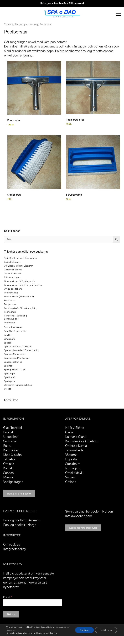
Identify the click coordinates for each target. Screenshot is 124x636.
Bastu (7, 445)
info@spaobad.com (78, 515)
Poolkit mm (9, 300)
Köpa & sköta (12, 454)
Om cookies (11, 544)
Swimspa (9, 441)
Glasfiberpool (12, 427)
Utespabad (10, 436)
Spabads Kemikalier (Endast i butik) (21, 350)
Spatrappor (9, 381)
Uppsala (71, 459)
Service (8, 472)
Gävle (69, 432)
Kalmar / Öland (75, 436)
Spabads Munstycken (14, 354)
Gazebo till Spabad (13, 269)
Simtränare (9, 338)
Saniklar (8, 335)
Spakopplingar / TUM (14, 369)
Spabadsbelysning (13, 361)
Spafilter (8, 365)
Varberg (70, 477)
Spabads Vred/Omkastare (16, 358)
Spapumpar (10, 373)
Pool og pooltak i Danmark (21, 520)
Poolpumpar (10, 304)
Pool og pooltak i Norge (19, 524)
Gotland (70, 481)
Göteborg (91, 441)
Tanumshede (74, 450)
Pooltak (8, 432)
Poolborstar (10, 322)
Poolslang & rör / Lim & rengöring (20, 308)
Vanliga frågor (13, 481)
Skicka (11, 614)
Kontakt (8, 468)
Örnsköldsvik (74, 472)
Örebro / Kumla (76, 445)
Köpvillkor (11, 399)
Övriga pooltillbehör (13, 288)
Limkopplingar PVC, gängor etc (19, 281)
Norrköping (73, 468)
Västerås (71, 454)
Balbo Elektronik (12, 262)
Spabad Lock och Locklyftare (18, 346)
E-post (7, 597)
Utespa (7, 388)
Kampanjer (10, 450)
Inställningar (106, 630)
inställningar (51, 632)
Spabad (7, 342)
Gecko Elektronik (12, 273)
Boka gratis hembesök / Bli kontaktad (62, 3)
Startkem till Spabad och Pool (18, 384)
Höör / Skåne (74, 427)
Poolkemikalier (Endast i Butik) (19, 296)
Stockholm (72, 463)
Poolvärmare (10, 311)
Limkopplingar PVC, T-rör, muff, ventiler (23, 285)
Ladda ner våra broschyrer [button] (83, 527)
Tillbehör (8, 24)
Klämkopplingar (12, 277)
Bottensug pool (11, 318)
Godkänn (84, 630)
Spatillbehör (10, 377)
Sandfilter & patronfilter (15, 331)
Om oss (8, 463)
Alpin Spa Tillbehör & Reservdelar (20, 258)
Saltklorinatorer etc (13, 327)
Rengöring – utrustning (26, 24)
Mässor (8, 477)
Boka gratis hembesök (19, 493)
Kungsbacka (73, 441)
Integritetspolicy (14, 548)
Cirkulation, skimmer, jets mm (18, 265)
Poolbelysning (11, 292)
